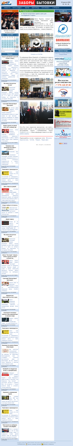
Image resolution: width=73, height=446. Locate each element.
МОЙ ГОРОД (35, 8)
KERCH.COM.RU (24, 134)
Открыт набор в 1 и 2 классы (9, 205)
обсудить (41, 144)
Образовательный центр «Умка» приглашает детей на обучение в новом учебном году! (10, 211)
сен (17, 34)
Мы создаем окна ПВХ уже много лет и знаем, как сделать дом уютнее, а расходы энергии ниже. (10, 400)
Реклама (9, 54)
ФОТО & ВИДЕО (17, 8)
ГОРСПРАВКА (45, 8)
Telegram (37, 140)
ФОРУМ (27, 8)
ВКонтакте (49, 138)
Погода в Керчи (63, 54)
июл (3, 34)
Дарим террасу (10, 219)
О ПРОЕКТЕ (56, 8)
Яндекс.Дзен (44, 140)
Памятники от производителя (10, 169)
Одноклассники (24, 140)
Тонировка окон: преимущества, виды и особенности (10, 147)
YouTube (32, 140)
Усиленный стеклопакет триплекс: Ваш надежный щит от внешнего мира (10, 314)
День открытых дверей (10, 186)
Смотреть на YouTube (36, 54)
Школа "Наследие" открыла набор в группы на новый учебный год (9, 256)
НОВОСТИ (7, 8)
